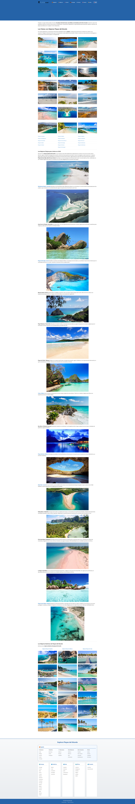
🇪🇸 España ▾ (54, 2)
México (52, 767)
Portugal (40, 767)
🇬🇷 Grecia (78, 2)
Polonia (40, 784)
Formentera (70, 757)
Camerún (77, 767)
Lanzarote (79, 755)
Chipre (40, 794)
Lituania (40, 787)
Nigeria (76, 772)
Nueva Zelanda (90, 769)
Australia (89, 767)
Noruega (40, 782)
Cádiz (40, 751)
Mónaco (40, 793)
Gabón (76, 775)
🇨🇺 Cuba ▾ (67, 2)
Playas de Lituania (41, 136)
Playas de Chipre (41, 144)
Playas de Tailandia (81, 138)
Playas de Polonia (61, 144)
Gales (40, 791)
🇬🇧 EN (95, 2)
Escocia (40, 789)
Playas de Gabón (61, 136)
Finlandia (40, 781)
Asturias (88, 753)
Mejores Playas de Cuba (87, 648)
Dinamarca (41, 779)
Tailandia (64, 767)
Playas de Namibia (61, 138)
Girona (50, 753)
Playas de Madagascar (42, 138)
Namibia (76, 770)
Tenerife (79, 751)
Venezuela (53, 774)
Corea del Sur (65, 772)
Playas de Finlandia (41, 140)
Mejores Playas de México (67, 648)
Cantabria (89, 755)
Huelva (40, 757)
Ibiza (69, 755)
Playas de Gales (41, 142)
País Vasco (89, 757)
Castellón (60, 755)
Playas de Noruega (61, 142)
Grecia (40, 772)
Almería (40, 755)
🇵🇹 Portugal (72, 2)
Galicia (88, 751)
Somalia (76, 774)
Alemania (40, 777)
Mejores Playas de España (47, 648)
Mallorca (69, 751)
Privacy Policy (64, 802)
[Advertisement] (67, 11)
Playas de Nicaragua (61, 147)
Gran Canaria (80, 753)
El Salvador (53, 770)
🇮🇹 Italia (89, 2)
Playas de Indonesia (81, 144)
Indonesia (65, 769)
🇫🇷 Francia (84, 2)
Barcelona (50, 751)
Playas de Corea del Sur (62, 140)
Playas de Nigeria (81, 136)
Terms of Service (70, 802)
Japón (64, 770)
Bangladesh (65, 774)
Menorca (69, 753)
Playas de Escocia (81, 140)
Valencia (59, 751)
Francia (40, 769)
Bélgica (40, 786)
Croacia (40, 774)
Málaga (40, 753)
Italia (40, 770)
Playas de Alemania (81, 142)
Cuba (52, 769)
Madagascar (77, 769)
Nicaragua (53, 772)
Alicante (59, 753)
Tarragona (50, 755)
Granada (40, 758)
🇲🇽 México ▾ (60, 2)
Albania (40, 775)
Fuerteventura (80, 757)
